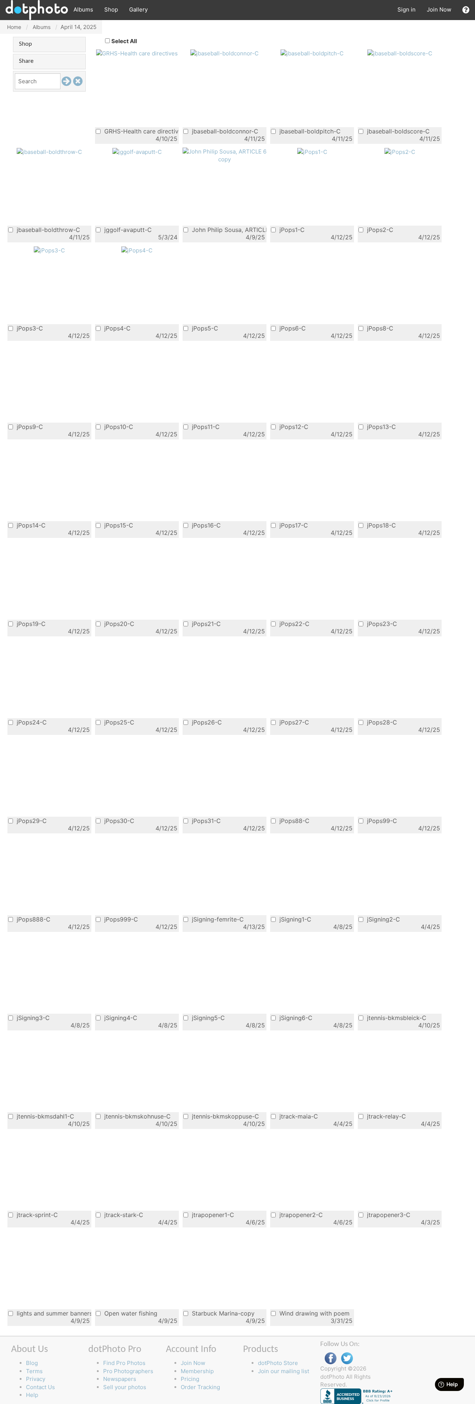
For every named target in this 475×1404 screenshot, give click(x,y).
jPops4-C (116, 328)
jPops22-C (293, 623)
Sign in (406, 9)
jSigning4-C (119, 1017)
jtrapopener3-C (387, 1214)
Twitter (347, 1358)
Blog (32, 1362)
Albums (83, 9)
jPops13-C (380, 426)
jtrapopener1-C (212, 1214)
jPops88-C (293, 820)
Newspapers (119, 1378)
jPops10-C (117, 426)
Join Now (439, 9)
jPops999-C (120, 919)
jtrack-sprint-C (36, 1214)
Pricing (190, 1378)
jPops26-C (206, 722)
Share (26, 61)
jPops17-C (293, 525)
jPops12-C (293, 426)
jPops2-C (379, 229)
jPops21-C (205, 623)
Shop (111, 9)
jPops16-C (205, 525)
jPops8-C (379, 328)
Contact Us (40, 1387)
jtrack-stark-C (122, 1214)
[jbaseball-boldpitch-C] (312, 53)
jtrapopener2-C (300, 1214)
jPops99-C (381, 820)
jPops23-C (381, 623)
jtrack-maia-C (298, 1116)
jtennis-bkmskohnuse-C (136, 1116)
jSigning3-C (32, 1017)
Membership (197, 1371)
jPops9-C (29, 426)
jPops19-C (30, 623)
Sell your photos (124, 1387)
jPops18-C (380, 525)
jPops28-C (381, 722)
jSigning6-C (295, 1017)
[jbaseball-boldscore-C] (399, 53)
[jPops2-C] (399, 151)
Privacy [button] (35, 1378)
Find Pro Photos (124, 1362)
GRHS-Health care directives (140, 131)
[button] (466, 10)
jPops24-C (31, 722)
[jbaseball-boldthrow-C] (49, 151)
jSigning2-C (382, 919)
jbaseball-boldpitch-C (309, 131)
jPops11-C (205, 426)
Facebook (331, 1358)
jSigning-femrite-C (217, 919)
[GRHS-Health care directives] (137, 53)
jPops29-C (31, 820)
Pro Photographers (128, 1371)
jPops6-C (292, 328)
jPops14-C (30, 525)
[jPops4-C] (137, 250)
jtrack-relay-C (385, 1116)
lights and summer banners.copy (53, 1313)
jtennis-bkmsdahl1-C (44, 1116)
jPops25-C (118, 722)
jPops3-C (29, 328)
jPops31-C (205, 820)
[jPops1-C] (312, 151)
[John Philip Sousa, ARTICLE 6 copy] (224, 154)
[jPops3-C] (49, 250)
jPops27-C (293, 722)
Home (14, 27)
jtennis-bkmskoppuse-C (224, 1116)
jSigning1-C (294, 919)
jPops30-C (118, 820)
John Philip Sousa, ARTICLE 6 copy (228, 229)
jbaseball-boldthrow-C (47, 229)
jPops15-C (117, 525)
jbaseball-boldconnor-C (224, 131)
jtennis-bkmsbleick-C (395, 1017)
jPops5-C (204, 328)
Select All (124, 41)
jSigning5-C (207, 1017)
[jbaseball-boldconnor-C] (224, 53)
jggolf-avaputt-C (127, 229)
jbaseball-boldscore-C (397, 131)
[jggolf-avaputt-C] (137, 151)
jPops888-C (32, 919)
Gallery (138, 9)
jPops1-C (291, 229)
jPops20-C (118, 623)
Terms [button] (34, 1371)
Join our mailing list (283, 1371)
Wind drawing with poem (314, 1313)
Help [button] (32, 1394)
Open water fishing (129, 1313)
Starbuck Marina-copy (222, 1313)
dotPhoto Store (278, 1362)
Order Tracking (200, 1387)
